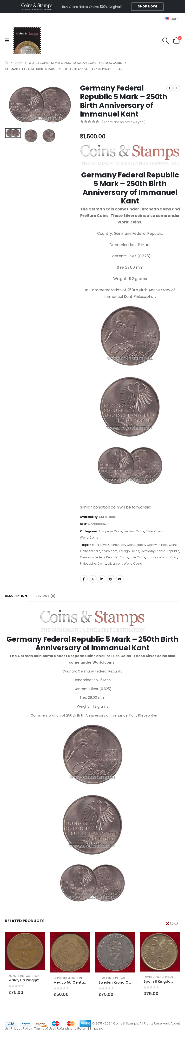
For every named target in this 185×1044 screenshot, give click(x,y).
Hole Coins (137, 557)
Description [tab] (16, 596)
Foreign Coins (129, 551)
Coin (121, 545)
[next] (176, 88)
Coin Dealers (136, 545)
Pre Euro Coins (134, 531)
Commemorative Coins (158, 977)
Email (120, 579)
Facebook (84, 579)
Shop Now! (147, 6)
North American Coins (68, 978)
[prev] (169, 88)
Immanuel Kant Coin (162, 557)
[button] (9, 40)
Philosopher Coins (93, 563)
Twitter (93, 579)
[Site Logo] (27, 40)
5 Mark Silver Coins (103, 545)
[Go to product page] (25, 951)
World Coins (89, 537)
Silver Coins (154, 531)
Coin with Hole (157, 545)
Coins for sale (90, 551)
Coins (173, 545)
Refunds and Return (72, 1028)
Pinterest (111, 579)
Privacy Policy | (22, 1028)
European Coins (110, 531)
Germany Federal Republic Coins (104, 557)
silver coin (115, 563)
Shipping (96, 1028)
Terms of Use (44, 1028)
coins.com (110, 551)
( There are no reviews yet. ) (123, 122)
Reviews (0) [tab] (45, 596)
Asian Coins (16, 976)
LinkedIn (102, 579)
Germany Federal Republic (160, 551)
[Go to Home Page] (6, 63)
